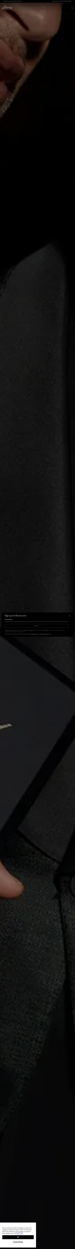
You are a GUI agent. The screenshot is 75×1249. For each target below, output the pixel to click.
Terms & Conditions (28, 630)
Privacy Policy (45, 630)
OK (18, 1237)
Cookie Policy (18, 1233)
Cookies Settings (18, 1242)
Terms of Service (44, 634)
